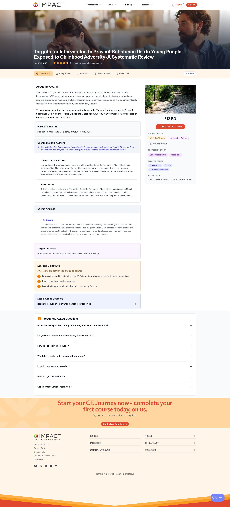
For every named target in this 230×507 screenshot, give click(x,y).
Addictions (175, 155)
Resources (146, 5)
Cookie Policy (40, 452)
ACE (169, 165)
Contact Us (39, 459)
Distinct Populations (160, 170)
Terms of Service (41, 444)
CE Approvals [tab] (65, 73)
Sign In (191, 5)
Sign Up (178, 5)
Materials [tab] (84, 73)
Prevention (156, 165)
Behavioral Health (158, 155)
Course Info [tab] (45, 73)
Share (191, 73)
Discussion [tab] (124, 73)
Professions (92, 5)
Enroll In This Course (172, 127)
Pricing (128, 5)
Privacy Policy (40, 448)
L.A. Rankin (47, 220)
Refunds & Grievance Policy (46, 456)
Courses (112, 5)
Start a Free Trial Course (115, 424)
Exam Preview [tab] (104, 73)
